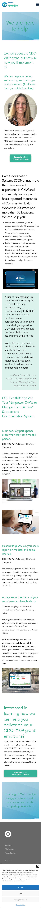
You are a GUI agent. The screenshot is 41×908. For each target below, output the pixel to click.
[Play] (7, 284)
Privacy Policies (20, 905)
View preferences (20, 900)
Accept (20, 887)
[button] (37, 866)
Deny (20, 894)
